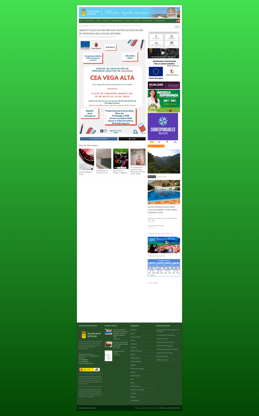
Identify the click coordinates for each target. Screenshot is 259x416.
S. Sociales (128, 20)
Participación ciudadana (137, 390)
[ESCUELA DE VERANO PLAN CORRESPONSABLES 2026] (108, 344)
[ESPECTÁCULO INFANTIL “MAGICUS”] (120, 159)
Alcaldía (133, 333)
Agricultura (134, 330)
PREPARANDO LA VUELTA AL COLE (102, 172)
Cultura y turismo (147, 20)
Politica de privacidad (140, 408)
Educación (106, 20)
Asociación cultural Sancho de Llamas (167, 349)
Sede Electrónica (160, 20)
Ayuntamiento (89, 20)
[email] (178, 21)
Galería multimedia (136, 361)
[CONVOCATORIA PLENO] (108, 356)
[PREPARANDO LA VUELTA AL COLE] (103, 159)
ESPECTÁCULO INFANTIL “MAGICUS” (120, 172)
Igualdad (133, 365)
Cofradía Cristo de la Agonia (164, 346)
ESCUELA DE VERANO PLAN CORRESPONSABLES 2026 (163, 219)
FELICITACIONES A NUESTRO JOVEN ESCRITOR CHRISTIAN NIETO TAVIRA (138, 170)
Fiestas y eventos (135, 358)
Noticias (151, 177)
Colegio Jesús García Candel (164, 353)
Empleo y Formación (117, 20)
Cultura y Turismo (156, 146)
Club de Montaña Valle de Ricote (165, 335)
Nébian (133, 383)
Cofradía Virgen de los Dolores (165, 342)
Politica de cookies (153, 408)
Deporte (133, 340)
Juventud (136, 20)
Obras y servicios (135, 386)
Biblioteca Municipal (162, 356)
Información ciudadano (137, 369)
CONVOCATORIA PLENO (156, 226)
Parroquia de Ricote (162, 339)
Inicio (81, 20)
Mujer (132, 379)
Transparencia (135, 400)
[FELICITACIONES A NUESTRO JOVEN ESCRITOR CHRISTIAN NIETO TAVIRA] (138, 157)
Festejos (133, 354)
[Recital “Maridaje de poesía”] (86, 159)
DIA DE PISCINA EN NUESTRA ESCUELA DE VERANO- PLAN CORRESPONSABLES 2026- (163, 210)
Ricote (98, 20)
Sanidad (133, 397)
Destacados (86, 25)
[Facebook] (175, 21)
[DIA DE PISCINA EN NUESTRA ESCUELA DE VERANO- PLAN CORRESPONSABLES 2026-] (164, 192)
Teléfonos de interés (162, 360)
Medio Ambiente (135, 376)
